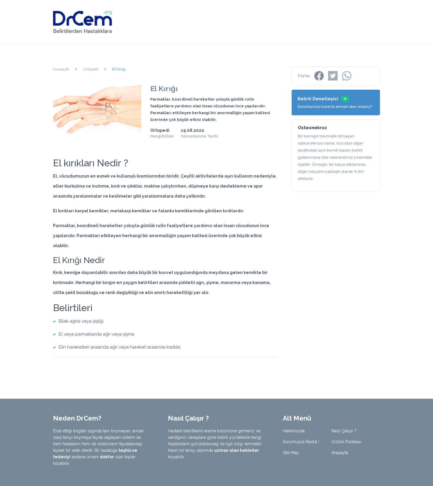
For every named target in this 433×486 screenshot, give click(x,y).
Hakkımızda (294, 430)
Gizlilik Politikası (346, 441)
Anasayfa (61, 69)
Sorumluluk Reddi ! (301, 441)
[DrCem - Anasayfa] (82, 21)
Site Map (291, 452)
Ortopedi (90, 69)
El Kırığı (118, 69)
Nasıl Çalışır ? (343, 430)
